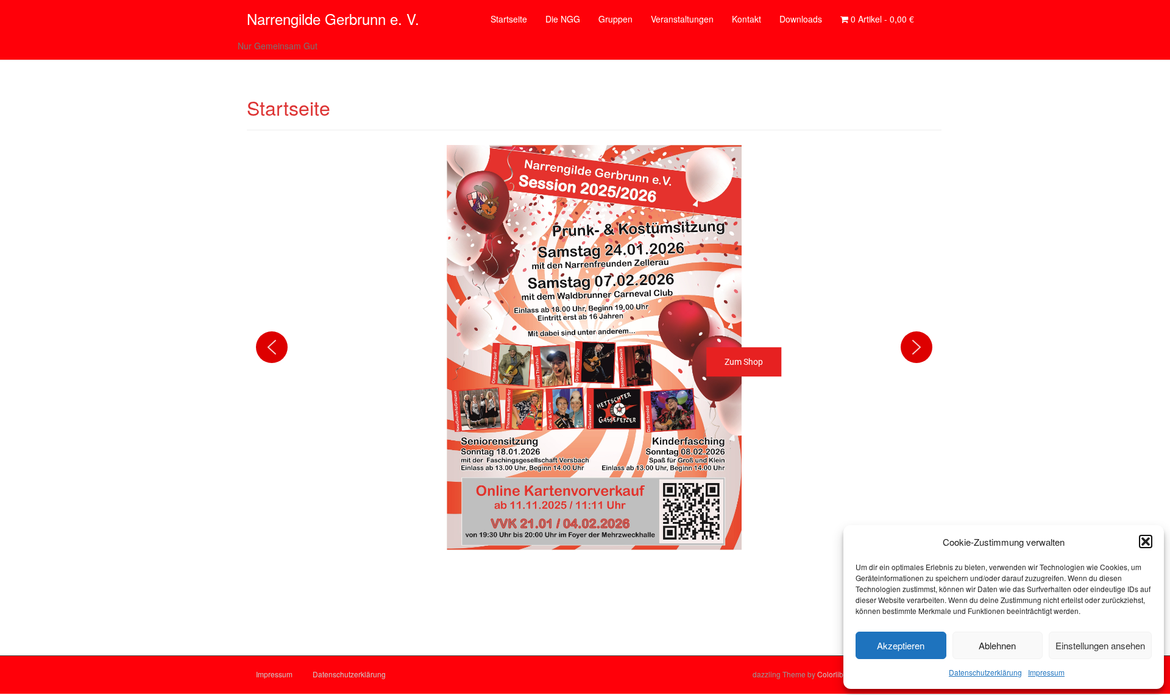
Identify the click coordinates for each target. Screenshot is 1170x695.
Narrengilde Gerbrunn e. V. (333, 18)
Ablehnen (997, 645)
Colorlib (830, 674)
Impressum (1046, 672)
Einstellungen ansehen (1100, 645)
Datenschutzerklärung (985, 672)
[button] (1146, 541)
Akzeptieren (900, 645)
